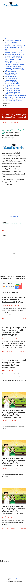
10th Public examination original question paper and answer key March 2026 (14, 64)
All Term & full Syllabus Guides (15, 95)
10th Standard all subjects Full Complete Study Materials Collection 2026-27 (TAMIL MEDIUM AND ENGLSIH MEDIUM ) (15, 57)
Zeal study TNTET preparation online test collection (15, 82)
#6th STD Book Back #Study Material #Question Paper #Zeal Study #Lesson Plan (12, 226)
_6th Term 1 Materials (12, 87)
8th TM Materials (11, 78)
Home (7, 39)
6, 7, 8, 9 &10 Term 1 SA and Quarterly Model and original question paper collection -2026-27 (15, 46)
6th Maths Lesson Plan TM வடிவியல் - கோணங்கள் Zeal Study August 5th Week (13, 299)
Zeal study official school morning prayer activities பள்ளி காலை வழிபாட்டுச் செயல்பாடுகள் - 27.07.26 (13, 414)
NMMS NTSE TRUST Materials (15, 97)
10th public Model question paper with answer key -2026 (14, 69)
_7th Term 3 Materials (12, 92)
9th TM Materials (11, 75)
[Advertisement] (14, 21)
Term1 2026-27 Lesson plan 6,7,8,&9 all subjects (13, 41)
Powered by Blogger (15, 578)
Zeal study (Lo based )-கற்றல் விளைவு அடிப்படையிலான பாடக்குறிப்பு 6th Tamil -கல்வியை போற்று (14, 364)
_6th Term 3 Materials (12, 94)
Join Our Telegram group (13, 101)
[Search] (22, 3)
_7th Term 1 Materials (12, 85)
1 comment (9, 351)
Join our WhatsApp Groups (14, 99)
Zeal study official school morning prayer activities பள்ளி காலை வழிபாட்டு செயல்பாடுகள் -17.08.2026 (13, 510)
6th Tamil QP (14, 216)
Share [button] (3, 230)
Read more (23, 318)
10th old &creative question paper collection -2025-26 (14, 51)
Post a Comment (11, 318)
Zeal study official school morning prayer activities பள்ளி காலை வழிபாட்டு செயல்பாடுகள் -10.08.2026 (13, 462)
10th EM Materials (11, 73)
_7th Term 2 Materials (12, 90)
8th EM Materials (11, 80)
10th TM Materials (11, 71)
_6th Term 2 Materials (12, 89)
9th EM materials (10, 76)
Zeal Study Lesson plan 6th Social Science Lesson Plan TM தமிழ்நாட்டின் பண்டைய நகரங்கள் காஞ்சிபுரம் (14, 331)
